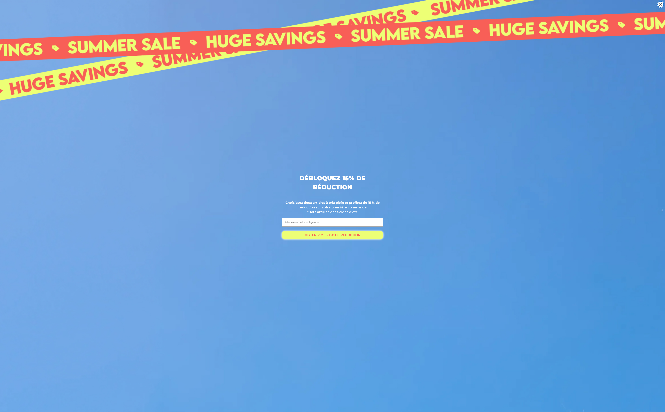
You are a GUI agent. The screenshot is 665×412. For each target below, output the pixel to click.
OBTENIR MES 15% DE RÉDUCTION (332, 235)
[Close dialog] (661, 4)
